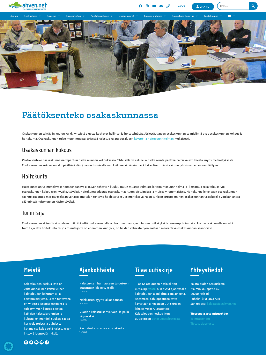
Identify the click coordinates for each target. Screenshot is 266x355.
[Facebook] (140, 6)
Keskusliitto (30, 16)
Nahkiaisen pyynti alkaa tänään (101, 300)
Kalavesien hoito (153, 16)
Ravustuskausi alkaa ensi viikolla (101, 328)
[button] (8, 346)
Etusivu (14, 16)
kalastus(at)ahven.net (221, 304)
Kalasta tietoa (73, 16)
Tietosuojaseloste (202, 323)
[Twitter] (31, 342)
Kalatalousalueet (100, 16)
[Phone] (168, 6)
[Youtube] (154, 6)
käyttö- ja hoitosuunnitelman (154, 138)
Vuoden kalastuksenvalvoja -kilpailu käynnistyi (104, 314)
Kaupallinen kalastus (183, 16)
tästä (152, 289)
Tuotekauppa (211, 16)
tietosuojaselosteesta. (166, 319)
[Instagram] (147, 6)
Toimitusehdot (200, 319)
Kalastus (51, 16)
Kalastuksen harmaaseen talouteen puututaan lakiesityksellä (104, 285)
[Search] (253, 6)
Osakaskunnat (126, 16)
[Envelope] (161, 6)
